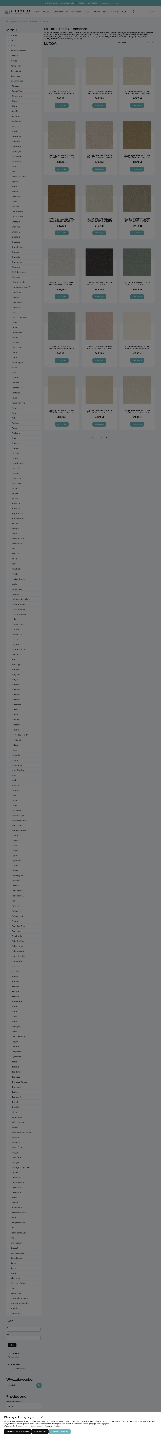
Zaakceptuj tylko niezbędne (17, 1431)
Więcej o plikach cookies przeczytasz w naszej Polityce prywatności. (32, 1426)
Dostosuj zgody (40, 1431)
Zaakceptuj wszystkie (60, 1431)
